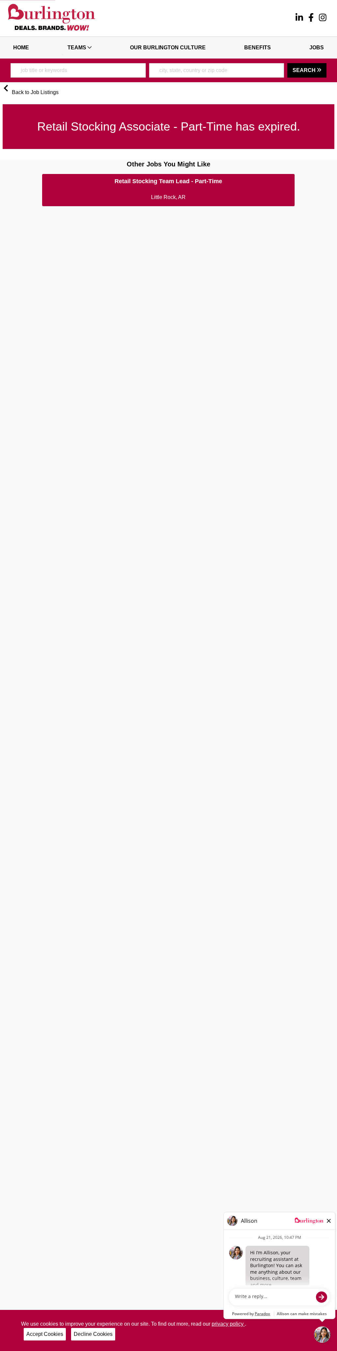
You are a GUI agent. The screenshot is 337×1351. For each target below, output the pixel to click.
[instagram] (322, 18)
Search (305, 70)
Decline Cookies (93, 1334)
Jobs (316, 47)
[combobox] (78, 70)
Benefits (257, 47)
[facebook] (311, 18)
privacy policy (228, 1324)
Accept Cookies (44, 1334)
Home (21, 47)
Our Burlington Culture (168, 47)
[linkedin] (299, 18)
